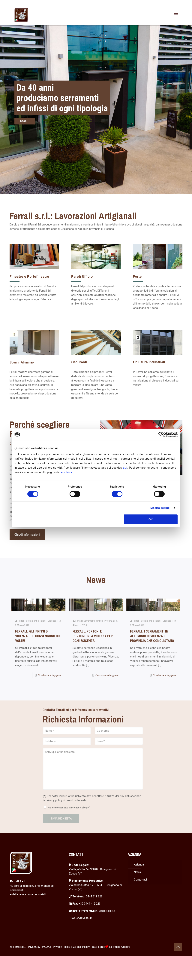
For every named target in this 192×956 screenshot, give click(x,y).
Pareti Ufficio (82, 276)
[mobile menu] (176, 15)
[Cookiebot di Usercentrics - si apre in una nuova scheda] (161, 434)
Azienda (139, 864)
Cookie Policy (81, 946)
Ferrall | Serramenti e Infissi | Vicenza (37, 621)
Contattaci (140, 879)
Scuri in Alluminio (22, 362)
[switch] (75, 494)
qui (125, 467)
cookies (66, 472)
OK (150, 519)
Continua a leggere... (50, 675)
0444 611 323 (94, 896)
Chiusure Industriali (149, 362)
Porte (137, 276)
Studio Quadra (121, 946)
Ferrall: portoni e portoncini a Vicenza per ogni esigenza (93, 636)
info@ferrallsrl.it (105, 910)
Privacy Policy (79, 807)
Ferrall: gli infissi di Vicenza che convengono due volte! (38, 636)
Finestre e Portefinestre (29, 276)
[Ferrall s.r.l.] (21, 15)
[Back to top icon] (178, 947)
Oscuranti (79, 362)
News (137, 872)
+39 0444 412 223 (89, 903)
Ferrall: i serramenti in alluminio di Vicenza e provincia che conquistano (152, 636)
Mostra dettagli (160, 507)
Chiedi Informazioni (27, 534)
